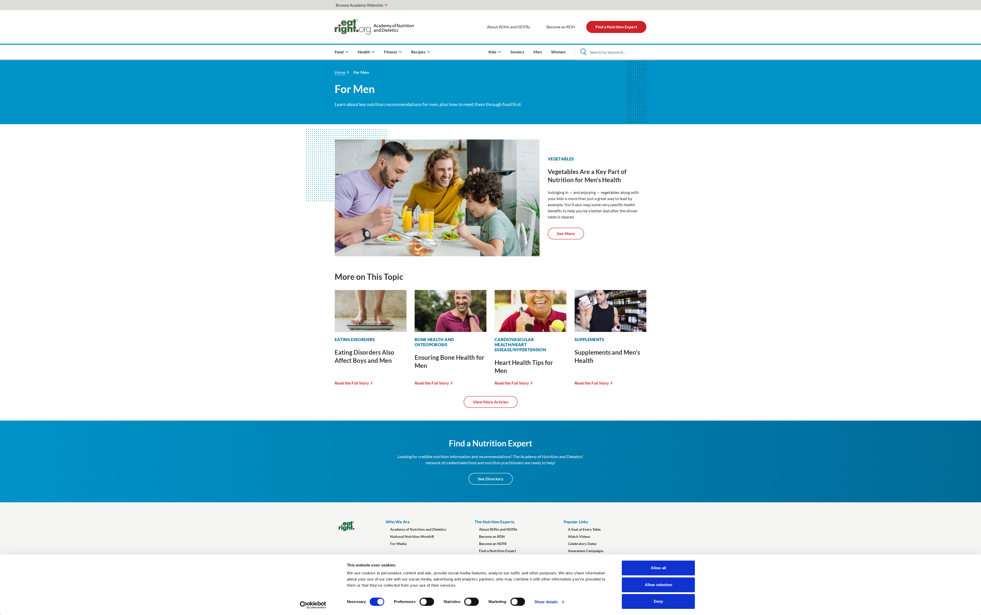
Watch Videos (579, 536)
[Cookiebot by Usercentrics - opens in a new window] (313, 605)
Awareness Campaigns (585, 551)
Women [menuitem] (558, 51)
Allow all (658, 568)
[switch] (426, 602)
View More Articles (490, 401)
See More (566, 233)
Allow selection (658, 585)
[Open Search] (583, 52)
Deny (658, 601)
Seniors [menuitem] (517, 51)
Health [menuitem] (364, 51)
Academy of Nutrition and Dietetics (418, 529)
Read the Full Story (352, 382)
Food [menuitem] (339, 51)
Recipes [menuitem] (418, 51)
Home (340, 72)
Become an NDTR (492, 543)
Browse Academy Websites (359, 5)
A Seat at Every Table (584, 529)
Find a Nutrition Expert (616, 26)
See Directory (491, 478)
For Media (398, 543)
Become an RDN (560, 26)
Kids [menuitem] (492, 51)
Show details (546, 602)
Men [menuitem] (537, 51)
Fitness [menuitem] (390, 51)
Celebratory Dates (582, 543)
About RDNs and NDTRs (508, 26)
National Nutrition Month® (412, 536)
